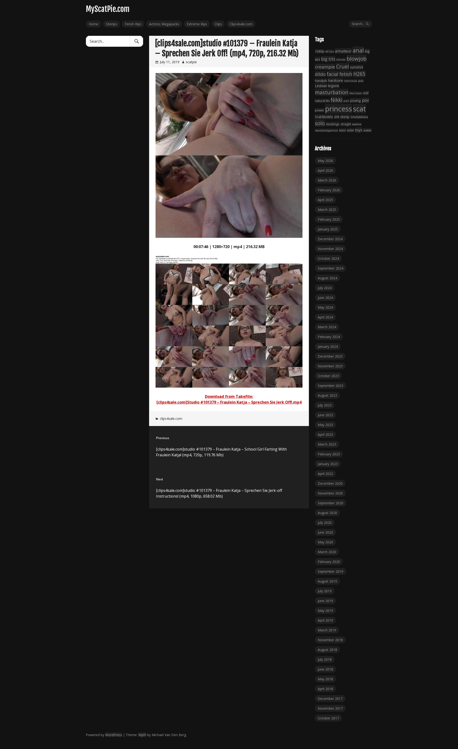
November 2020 (330, 493)
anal (358, 50)
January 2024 (328, 346)
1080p (319, 51)
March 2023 (327, 444)
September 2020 (330, 503)
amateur (343, 51)
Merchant (355, 93)
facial (332, 74)
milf (366, 93)
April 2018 (325, 689)
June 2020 (325, 532)
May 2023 (325, 424)
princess (338, 109)
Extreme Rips (197, 24)
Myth (142, 735)
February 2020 (329, 561)
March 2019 (327, 630)
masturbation (332, 92)
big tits (328, 59)
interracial (350, 81)
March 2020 (327, 552)
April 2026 (325, 170)
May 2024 (325, 307)
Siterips (111, 24)
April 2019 (325, 620)
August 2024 (327, 278)
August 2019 (327, 581)
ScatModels (324, 116)
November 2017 (330, 708)
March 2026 (327, 180)
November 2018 (330, 640)
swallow (356, 124)
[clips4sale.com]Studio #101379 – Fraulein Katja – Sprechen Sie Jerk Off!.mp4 (229, 402)
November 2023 (330, 366)
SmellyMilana (359, 117)
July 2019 (325, 591)
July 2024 (325, 288)
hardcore (335, 80)
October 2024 (328, 258)
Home (93, 24)
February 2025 (329, 219)
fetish (345, 74)
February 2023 (329, 454)
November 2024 (330, 248)
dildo (320, 74)
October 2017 (328, 718)
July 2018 (325, 659)
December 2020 (330, 483)
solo (320, 123)
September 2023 (330, 385)
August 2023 (327, 395)
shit (336, 116)
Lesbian (321, 85)
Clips (218, 24)
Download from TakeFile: (229, 396)
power (319, 110)
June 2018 (325, 669)
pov (365, 100)
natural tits (322, 101)
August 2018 (327, 649)
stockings (332, 124)
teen (342, 130)
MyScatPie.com (108, 9)
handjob (321, 80)
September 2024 (330, 268)
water (367, 130)
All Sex (329, 51)
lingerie (333, 85)
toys (358, 130)
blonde (341, 59)
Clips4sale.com (240, 24)
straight (345, 124)
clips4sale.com (171, 418)
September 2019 (330, 571)
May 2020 (325, 542)
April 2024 (325, 317)
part (346, 101)
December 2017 (330, 698)
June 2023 (325, 415)
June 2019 (325, 600)
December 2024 (330, 239)
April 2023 (325, 434)
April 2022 (325, 473)
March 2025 (327, 209)
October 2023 (328, 376)
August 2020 (327, 512)
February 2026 (329, 190)
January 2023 (328, 464)
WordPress (113, 735)
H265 (359, 74)
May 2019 (325, 610)
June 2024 (325, 297)
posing (355, 100)
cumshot (356, 67)
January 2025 (328, 229)
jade (361, 81)
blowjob (357, 58)
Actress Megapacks (164, 24)
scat (359, 109)
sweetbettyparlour (326, 130)
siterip (344, 116)
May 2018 (325, 679)
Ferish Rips (133, 24)
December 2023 (330, 356)
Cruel (342, 66)
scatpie (191, 62)
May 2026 (325, 160)
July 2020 (325, 522)
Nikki (337, 99)
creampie (325, 67)
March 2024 (327, 327)
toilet (350, 130)
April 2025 (325, 200)
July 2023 (325, 405)
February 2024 (329, 336)
